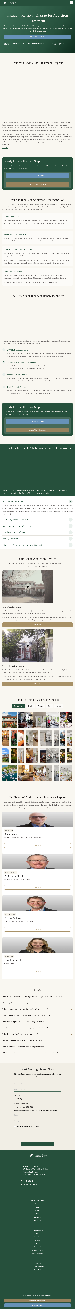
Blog (37, 1233)
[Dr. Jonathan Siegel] (37, 861)
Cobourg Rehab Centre (30, 1172)
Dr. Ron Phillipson (13, 918)
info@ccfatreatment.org (30, 1184)
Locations (37, 1240)
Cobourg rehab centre (33, 611)
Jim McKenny (11, 834)
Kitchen (58, 706)
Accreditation (37, 1217)
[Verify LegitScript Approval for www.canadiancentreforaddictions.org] (42, 1192)
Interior (30, 706)
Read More (5, 148)
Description (17, 1121)
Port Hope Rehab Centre (30, 1166)
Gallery (37, 1210)
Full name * (18, 1084)
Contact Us (37, 1237)
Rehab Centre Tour (37, 1253)
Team (37, 1207)
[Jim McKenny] (37, 819)
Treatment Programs (37, 1269)
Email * (16, 1115)
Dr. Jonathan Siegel (13, 876)
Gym (49, 706)
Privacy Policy (37, 1224)
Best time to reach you (21, 1104)
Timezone (17, 1095)
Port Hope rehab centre (33, 670)
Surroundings (18, 706)
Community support (37, 1250)
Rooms (40, 706)
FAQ (37, 1214)
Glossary (37, 1256)
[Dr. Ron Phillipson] (37, 903)
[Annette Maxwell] (37, 945)
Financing (37, 1243)
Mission (37, 1204)
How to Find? (37, 1247)
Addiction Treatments (38, 1266)
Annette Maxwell (12, 960)
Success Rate (37, 1220)
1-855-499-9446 (28, 1181)
